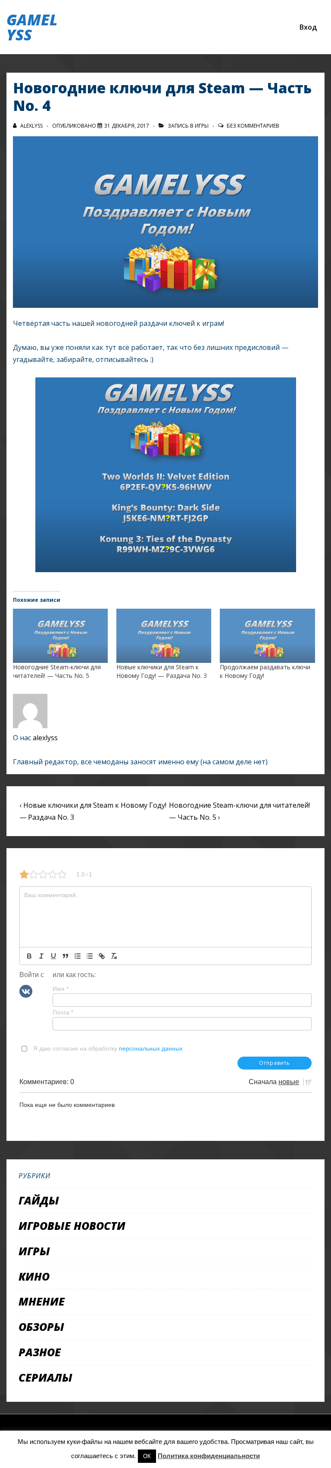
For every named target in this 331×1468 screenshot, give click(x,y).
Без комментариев (253, 125)
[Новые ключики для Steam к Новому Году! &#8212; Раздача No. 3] (163, 636)
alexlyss (45, 737)
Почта (63, 1012)
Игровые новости (72, 1225)
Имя (61, 988)
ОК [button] (147, 1456)
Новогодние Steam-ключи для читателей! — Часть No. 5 (57, 671)
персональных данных (151, 1048)
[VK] (25, 990)
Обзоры (41, 1326)
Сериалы (45, 1377)
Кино (34, 1276)
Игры (202, 125)
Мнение (42, 1301)
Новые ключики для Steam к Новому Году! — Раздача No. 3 (161, 671)
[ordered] (78, 956)
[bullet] (90, 956)
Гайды (39, 1200)
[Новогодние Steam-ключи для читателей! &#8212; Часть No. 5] (60, 636)
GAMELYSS (31, 27)
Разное (40, 1352)
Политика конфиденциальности (209, 1455)
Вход (308, 27)
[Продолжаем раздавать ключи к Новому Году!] (267, 636)
